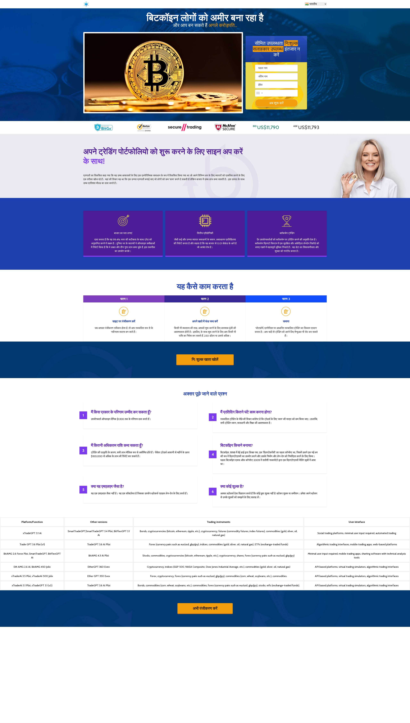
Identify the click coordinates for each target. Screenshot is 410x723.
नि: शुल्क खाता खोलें (205, 359)
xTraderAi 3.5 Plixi (21, 576)
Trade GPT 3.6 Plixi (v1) (32, 544)
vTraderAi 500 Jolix (42, 576)
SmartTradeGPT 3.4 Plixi (99, 531)
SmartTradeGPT (76, 531)
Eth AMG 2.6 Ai (22, 566)
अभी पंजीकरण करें (205, 608)
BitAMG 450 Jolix (41, 566)
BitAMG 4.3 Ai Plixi (98, 555)
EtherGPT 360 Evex (99, 566)
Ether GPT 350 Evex (98, 576)
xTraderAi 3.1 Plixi (21, 585)
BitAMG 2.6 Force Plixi (16, 553)
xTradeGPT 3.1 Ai (32, 533)
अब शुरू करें (276, 103)
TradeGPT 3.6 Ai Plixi (98, 544)
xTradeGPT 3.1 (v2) (42, 585)
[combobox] (259, 93)
